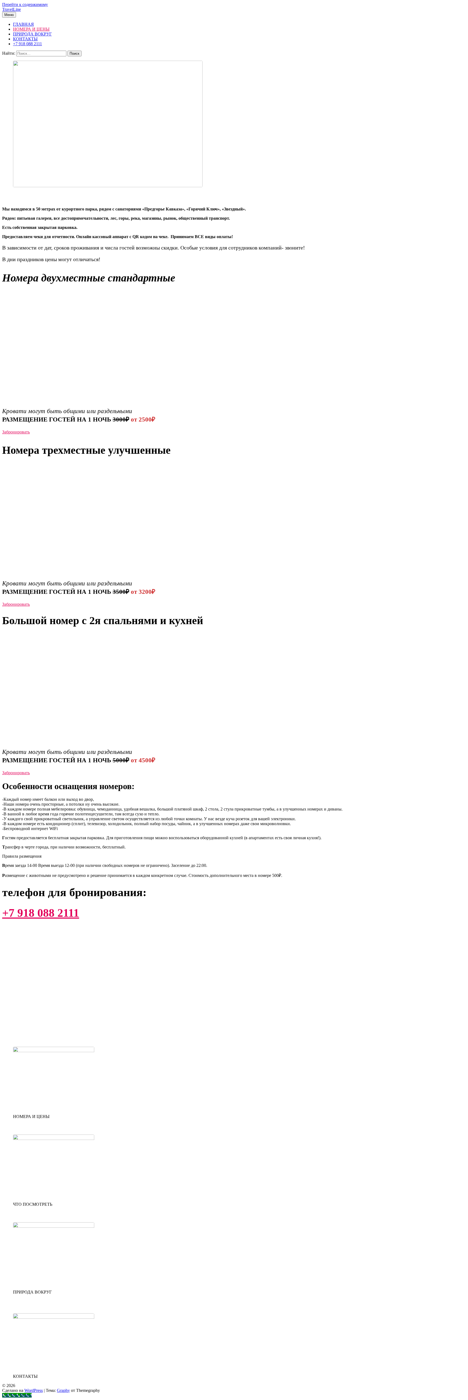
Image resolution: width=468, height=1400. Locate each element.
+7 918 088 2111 (27, 43)
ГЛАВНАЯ (23, 24)
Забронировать (16, 432)
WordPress (33, 1390)
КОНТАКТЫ (25, 39)
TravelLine (11, 9)
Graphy (63, 1390)
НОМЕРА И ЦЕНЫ (31, 29)
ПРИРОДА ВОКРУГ (32, 34)
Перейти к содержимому (25, 4)
